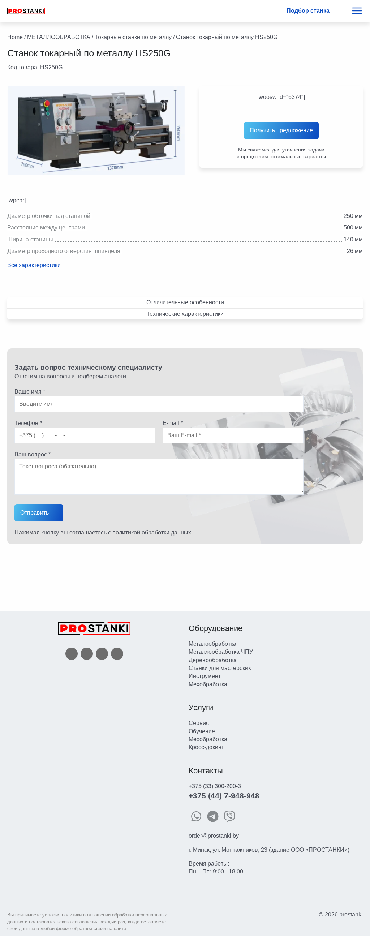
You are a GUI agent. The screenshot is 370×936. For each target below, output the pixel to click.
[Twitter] (87, 653)
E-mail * (173, 423)
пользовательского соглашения (63, 921)
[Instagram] (102, 653)
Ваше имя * (29, 391)
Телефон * (28, 423)
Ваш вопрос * (32, 454)
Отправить (34, 513)
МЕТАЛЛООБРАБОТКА (58, 37)
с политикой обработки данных (149, 532)
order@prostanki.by (214, 836)
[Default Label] (117, 653)
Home (15, 37)
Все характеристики (34, 265)
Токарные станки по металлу (133, 37)
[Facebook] (71, 653)
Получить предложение (281, 130)
